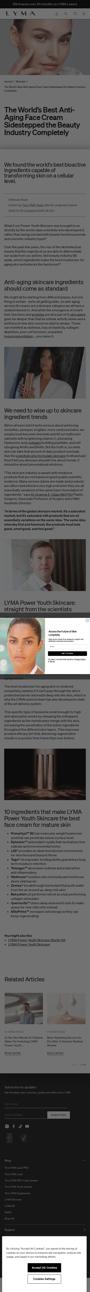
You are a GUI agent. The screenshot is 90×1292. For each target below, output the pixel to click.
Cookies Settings (44, 1279)
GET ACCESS (67, 654)
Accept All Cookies (44, 1267)
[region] (44, 1264)
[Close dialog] (87, 620)
